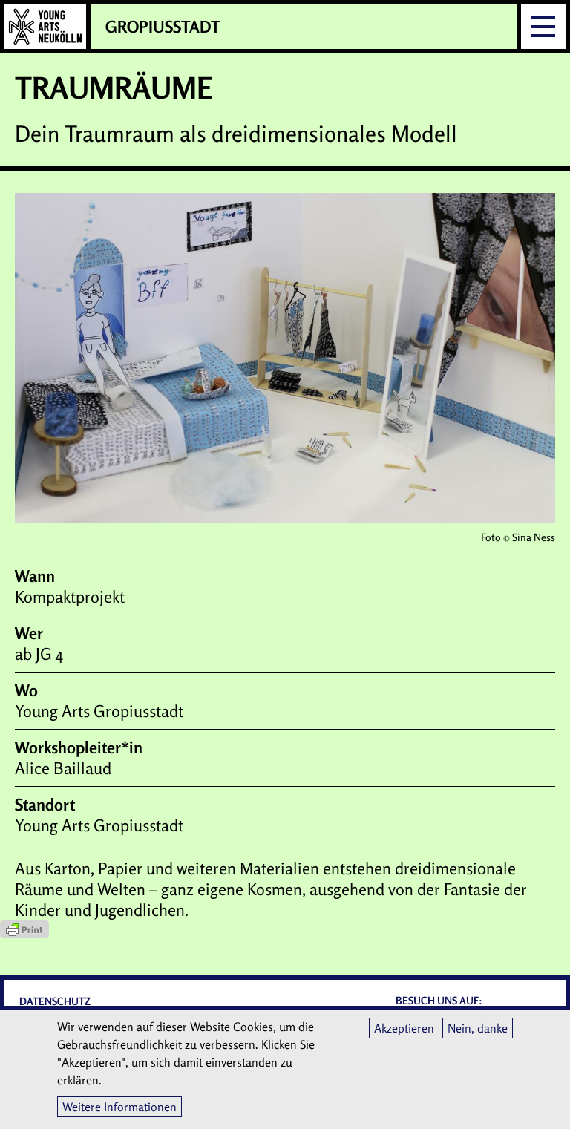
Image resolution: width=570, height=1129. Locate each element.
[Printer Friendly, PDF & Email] (285, 929)
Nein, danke (478, 1028)
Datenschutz (55, 1001)
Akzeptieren (404, 1028)
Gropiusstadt (162, 26)
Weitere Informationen (119, 1106)
